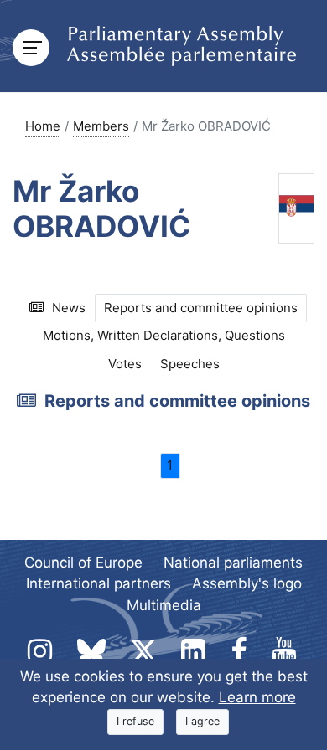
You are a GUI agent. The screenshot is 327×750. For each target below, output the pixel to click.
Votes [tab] (125, 364)
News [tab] (69, 308)
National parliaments (233, 562)
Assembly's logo (247, 583)
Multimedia (164, 605)
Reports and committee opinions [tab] (201, 308)
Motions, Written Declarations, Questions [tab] (164, 335)
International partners (98, 583)
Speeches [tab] (190, 364)
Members (101, 126)
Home (42, 126)
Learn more (257, 697)
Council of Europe (83, 562)
